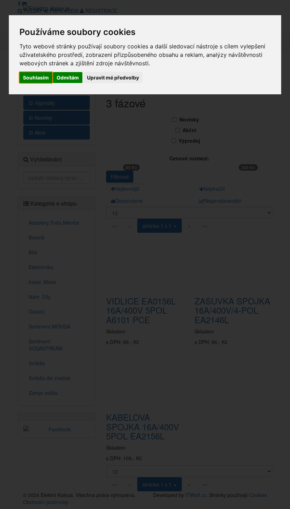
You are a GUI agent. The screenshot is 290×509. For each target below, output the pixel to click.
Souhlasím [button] (36, 78)
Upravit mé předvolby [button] (113, 78)
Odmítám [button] (68, 78)
